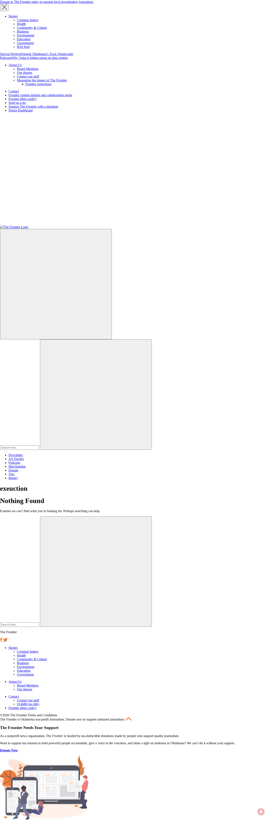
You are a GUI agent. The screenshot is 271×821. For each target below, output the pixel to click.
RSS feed (23, 47)
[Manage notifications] (261, 811)
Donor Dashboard (20, 110)
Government (25, 43)
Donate (13, 470)
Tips (11, 474)
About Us (15, 65)
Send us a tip (17, 103)
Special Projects (10, 54)
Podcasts (6, 58)
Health (21, 24)
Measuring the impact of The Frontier (42, 80)
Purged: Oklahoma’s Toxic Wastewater (47, 54)
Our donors (24, 72)
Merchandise (17, 466)
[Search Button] (96, 394)
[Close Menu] (4, 7)
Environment (25, 35)
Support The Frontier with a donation (33, 106)
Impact (13, 478)
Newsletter (15, 455)
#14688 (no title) (28, 704)
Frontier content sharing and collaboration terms (40, 95)
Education (23, 39)
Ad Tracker (16, 459)
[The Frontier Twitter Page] (5, 640)
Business (23, 31)
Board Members (28, 69)
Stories (13, 16)
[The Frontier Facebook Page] (1, 640)
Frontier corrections (38, 84)
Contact (13, 91)
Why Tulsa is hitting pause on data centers (40, 58)
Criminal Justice (27, 20)
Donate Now (9, 750)
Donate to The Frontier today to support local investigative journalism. (47, 2)
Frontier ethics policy (22, 99)
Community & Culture (32, 27)
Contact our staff (28, 76)
